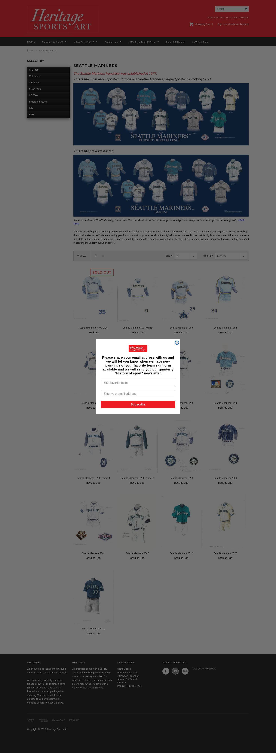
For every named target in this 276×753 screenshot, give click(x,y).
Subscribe (138, 404)
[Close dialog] (177, 343)
